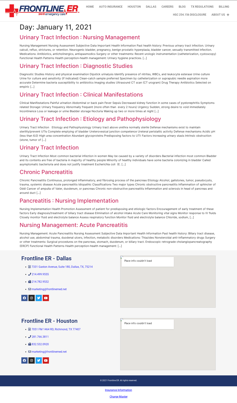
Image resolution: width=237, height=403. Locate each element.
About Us (218, 14)
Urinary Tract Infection (49, 147)
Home (90, 6)
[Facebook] (24, 298)
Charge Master (119, 396)
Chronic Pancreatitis (46, 172)
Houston (134, 6)
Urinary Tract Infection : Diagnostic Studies (76, 66)
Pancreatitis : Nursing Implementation (69, 200)
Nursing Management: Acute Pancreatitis (74, 225)
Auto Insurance (110, 6)
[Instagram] (31, 298)
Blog (182, 6)
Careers (167, 6)
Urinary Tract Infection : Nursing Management (80, 37)
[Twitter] (39, 298)
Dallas (151, 6)
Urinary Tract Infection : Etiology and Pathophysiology (90, 118)
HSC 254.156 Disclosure (189, 14)
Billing (224, 6)
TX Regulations (202, 6)
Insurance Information (118, 390)
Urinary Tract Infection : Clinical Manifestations (81, 94)
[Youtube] (46, 298)
